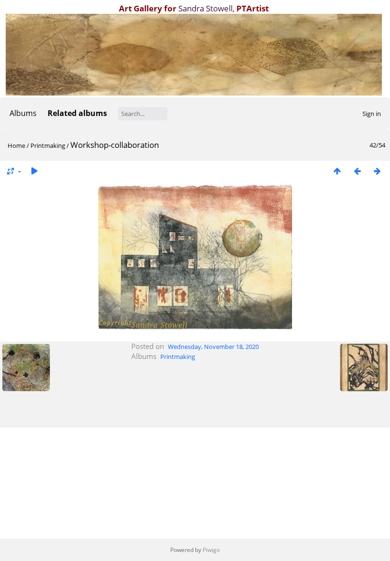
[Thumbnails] (337, 170)
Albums (23, 113)
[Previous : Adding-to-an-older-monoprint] (357, 170)
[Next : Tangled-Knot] (377, 170)
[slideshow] (34, 170)
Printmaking (47, 145)
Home (16, 145)
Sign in (371, 113)
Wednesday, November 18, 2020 (213, 346)
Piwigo (211, 550)
